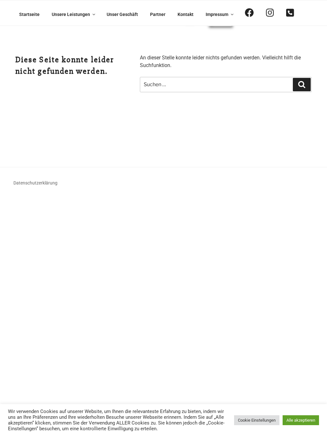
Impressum (217, 14)
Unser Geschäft (122, 14)
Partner (157, 14)
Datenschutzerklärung (35, 182)
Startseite (29, 14)
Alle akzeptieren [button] (300, 420)
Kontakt (186, 14)
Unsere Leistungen (71, 14)
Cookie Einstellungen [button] (257, 420)
